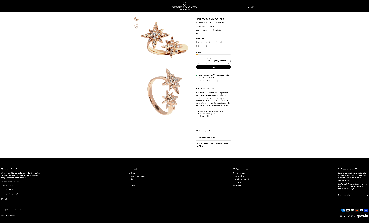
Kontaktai (132, 185)
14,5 (197, 42)
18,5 (197, 46)
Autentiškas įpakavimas (207, 137)
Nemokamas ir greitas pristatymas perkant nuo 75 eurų (212, 144)
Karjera (131, 182)
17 (217, 42)
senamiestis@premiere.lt (9, 194)
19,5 (205, 46)
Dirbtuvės (132, 179)
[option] (136, 19)
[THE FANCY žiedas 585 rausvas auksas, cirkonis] (136, 19)
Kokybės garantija (205, 131)
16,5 (213, 42)
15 (201, 42)
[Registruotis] (367, 195)
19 (201, 46)
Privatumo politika (238, 176)
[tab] (201, 88)
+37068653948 (7, 190)
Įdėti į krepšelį (220, 60)
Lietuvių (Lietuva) (19, 210)
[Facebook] (2, 198)
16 (209, 42)
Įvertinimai (210, 88)
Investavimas (237, 185)
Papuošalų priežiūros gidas (241, 179)
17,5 (221, 42)
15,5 (205, 42)
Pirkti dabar (213, 67)
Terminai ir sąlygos (239, 173)
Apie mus (132, 173)
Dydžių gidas (237, 182)
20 (209, 46)
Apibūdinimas (200, 88)
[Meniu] (117, 6)
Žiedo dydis (200, 39)
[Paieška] (247, 6)
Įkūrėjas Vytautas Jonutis (137, 176)
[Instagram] (6, 198)
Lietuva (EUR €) (5, 210)
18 (224, 42)
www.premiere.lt (10, 215)
